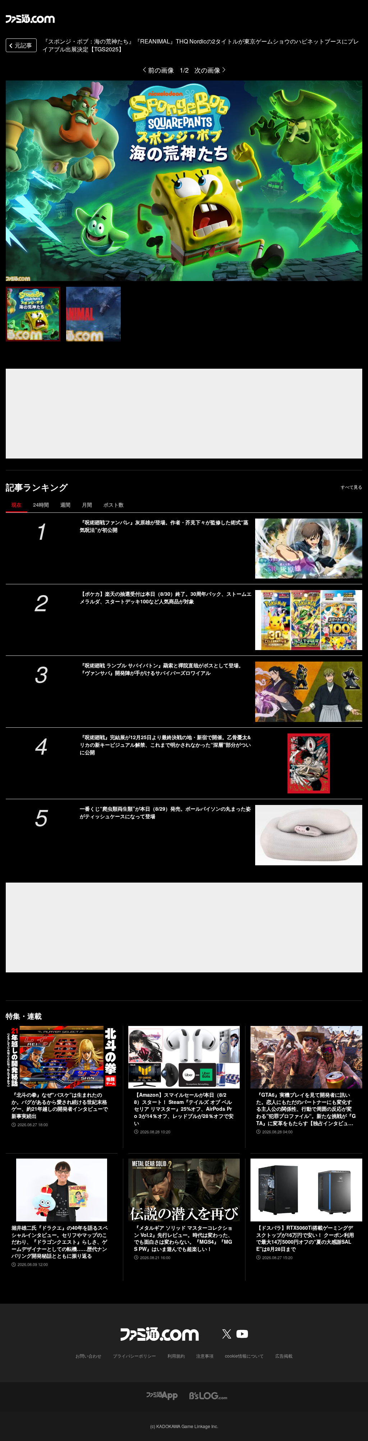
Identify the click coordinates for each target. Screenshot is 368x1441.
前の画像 (161, 69)
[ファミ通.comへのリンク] (30, 18)
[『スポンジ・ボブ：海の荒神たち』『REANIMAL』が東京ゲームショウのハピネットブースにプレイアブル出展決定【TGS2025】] (33, 314)
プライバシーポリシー (134, 1356)
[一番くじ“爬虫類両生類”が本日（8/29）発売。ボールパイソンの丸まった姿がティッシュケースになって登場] (308, 835)
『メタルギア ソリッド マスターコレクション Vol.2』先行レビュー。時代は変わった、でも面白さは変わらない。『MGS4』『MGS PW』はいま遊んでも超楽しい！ (183, 1238)
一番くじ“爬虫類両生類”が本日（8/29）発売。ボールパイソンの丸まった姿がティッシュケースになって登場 (165, 812)
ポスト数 (114, 504)
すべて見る (351, 486)
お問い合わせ (88, 1356)
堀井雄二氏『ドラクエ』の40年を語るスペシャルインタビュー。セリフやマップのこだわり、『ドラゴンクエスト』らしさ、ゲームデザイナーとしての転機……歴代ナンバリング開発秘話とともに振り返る (60, 1241)
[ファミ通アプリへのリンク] (162, 1395)
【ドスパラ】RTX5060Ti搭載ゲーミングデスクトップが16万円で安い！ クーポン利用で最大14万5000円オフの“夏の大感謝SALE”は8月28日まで (305, 1238)
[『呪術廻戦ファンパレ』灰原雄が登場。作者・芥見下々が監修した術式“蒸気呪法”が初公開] (308, 549)
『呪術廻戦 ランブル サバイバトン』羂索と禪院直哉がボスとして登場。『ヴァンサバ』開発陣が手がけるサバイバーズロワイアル (162, 669)
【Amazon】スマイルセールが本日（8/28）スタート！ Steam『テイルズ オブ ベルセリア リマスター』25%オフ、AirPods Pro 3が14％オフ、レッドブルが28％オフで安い (184, 1108)
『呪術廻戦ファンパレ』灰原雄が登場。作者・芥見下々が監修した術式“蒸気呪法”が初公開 (164, 526)
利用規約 (176, 1356)
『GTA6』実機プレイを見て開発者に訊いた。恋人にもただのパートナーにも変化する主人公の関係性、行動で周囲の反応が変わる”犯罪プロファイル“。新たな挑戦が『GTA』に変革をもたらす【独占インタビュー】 (306, 1109)
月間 (87, 504)
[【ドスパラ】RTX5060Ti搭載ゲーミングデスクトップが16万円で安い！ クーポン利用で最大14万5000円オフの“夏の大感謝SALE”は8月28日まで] (306, 1190)
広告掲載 (284, 1356)
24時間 (41, 504)
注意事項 (204, 1356)
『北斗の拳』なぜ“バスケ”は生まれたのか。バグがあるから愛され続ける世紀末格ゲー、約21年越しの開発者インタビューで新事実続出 (60, 1105)
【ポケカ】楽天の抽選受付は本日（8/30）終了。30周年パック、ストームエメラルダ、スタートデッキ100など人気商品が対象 (166, 597)
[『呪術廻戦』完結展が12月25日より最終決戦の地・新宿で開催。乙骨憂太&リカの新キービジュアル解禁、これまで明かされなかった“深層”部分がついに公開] (308, 763)
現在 (17, 504)
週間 (65, 504)
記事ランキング (37, 487)
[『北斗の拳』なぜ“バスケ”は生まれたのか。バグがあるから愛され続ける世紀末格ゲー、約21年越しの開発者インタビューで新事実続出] (62, 1057)
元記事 (23, 45)
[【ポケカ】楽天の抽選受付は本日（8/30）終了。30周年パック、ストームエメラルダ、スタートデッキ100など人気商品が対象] (308, 620)
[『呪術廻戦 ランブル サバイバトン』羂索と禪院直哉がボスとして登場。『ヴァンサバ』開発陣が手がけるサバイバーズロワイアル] (308, 692)
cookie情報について (244, 1356)
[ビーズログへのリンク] (208, 1395)
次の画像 (207, 69)
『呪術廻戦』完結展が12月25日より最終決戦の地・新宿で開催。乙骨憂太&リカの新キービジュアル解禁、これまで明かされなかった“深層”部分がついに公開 (165, 744)
